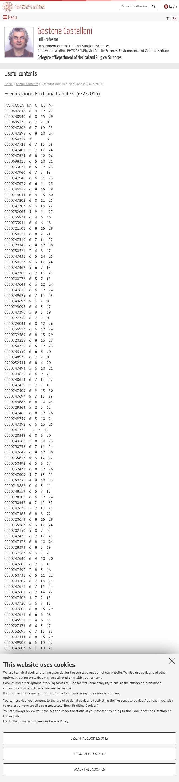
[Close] (172, 660)
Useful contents (27, 84)
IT (167, 19)
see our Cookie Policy (53, 721)
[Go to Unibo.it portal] (23, 6)
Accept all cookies (89, 769)
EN (174, 19)
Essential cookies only (89, 738)
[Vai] (153, 6)
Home (8, 84)
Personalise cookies (89, 754)
